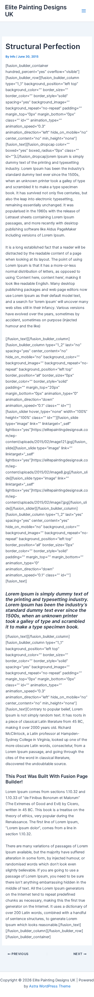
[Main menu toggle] (83, 11)
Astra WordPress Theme (49, 986)
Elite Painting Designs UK (36, 11)
